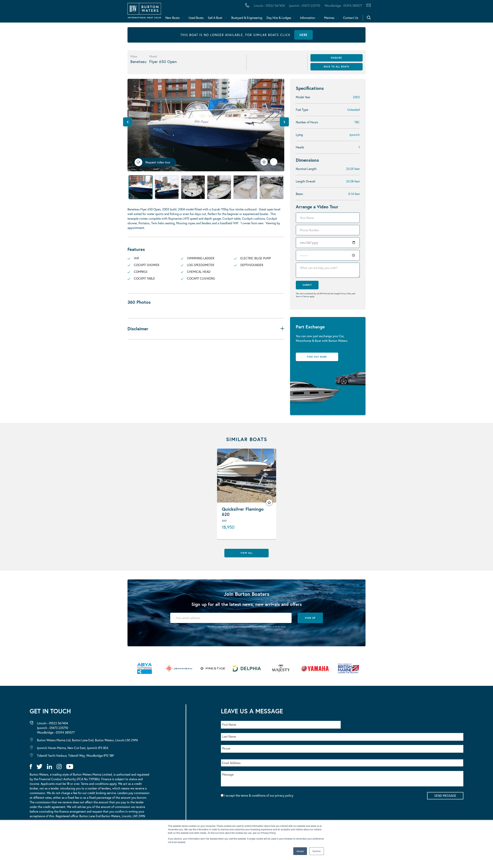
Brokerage (62, 12)
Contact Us (350, 18)
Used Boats (196, 18)
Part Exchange (101, 12)
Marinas (329, 18)
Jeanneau (122, 12)
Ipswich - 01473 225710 (304, 5)
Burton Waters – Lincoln (41, 12)
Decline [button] (317, 851)
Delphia (211, 12)
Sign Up (310, 617)
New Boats (172, 18)
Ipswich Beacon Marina (105, 12)
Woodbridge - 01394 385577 (343, 5)
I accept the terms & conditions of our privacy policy (259, 795)
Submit (307, 284)
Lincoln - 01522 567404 (269, 5)
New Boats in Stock (78, 12)
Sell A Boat (215, 18)
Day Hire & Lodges (279, 18)
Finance (90, 12)
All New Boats (30, 12)
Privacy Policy (345, 293)
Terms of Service (302, 296)
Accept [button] (300, 851)
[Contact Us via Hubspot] (367, 5)
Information (307, 18)
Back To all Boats (336, 66)
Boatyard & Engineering (246, 18)
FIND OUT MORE (317, 356)
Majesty (182, 12)
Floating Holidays (86, 12)
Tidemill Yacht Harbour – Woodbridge (182, 12)
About (21, 12)
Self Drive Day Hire (35, 12)
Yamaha (119, 12)
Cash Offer (27, 12)
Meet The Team (55, 12)
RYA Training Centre (195, 12)
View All (247, 552)
